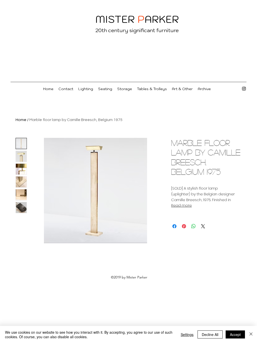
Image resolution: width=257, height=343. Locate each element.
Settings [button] (187, 334)
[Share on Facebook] (174, 226)
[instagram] (243, 88)
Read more (181, 205)
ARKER (162, 19)
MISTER (115, 19)
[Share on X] (203, 226)
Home (21, 120)
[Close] (251, 334)
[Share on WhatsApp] (193, 226)
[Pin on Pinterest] (184, 226)
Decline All (210, 334)
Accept (235, 334)
